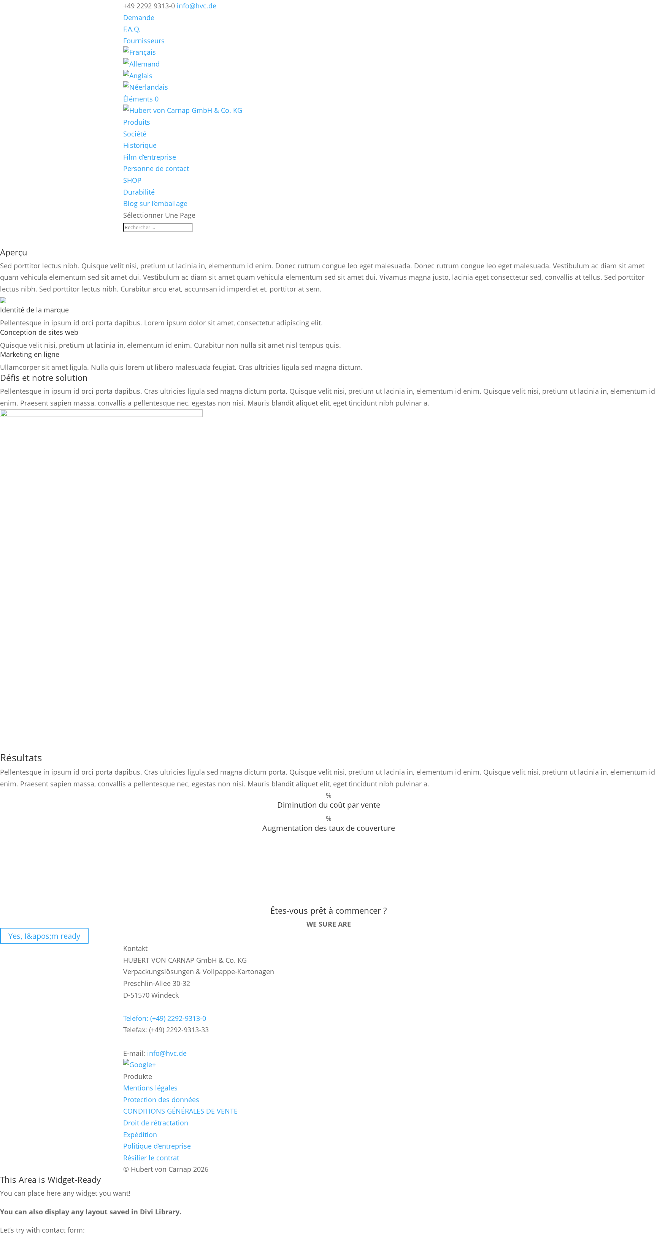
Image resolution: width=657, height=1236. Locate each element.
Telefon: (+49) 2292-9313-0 (164, 1018)
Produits (136, 122)
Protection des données (161, 1099)
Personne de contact (156, 168)
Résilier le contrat (151, 1157)
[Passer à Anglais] (137, 75)
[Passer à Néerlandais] (145, 87)
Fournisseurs (144, 40)
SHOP (132, 180)
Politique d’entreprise (157, 1145)
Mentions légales (150, 1087)
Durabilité (139, 191)
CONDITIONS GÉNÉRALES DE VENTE (180, 1111)
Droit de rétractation (155, 1122)
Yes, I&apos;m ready (44, 936)
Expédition (140, 1134)
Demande (138, 17)
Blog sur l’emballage (155, 203)
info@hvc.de (167, 1053)
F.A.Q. (132, 28)
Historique (140, 145)
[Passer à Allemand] (141, 63)
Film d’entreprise (149, 157)
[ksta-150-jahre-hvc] (101, 414)
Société (134, 133)
